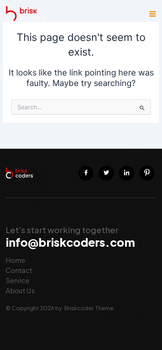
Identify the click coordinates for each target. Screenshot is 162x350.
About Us (20, 290)
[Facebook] (85, 173)
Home (15, 260)
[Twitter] (106, 173)
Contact (19, 270)
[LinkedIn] (126, 173)
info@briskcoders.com (70, 242)
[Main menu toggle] (152, 14)
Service (17, 280)
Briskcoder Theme (88, 307)
